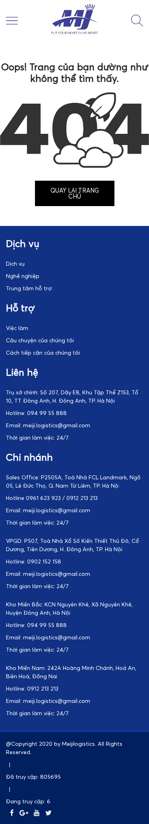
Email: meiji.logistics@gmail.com (48, 425)
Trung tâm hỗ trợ (29, 288)
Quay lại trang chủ (74, 193)
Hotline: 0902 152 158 (33, 561)
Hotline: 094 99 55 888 (36, 412)
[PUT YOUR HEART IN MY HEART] (75, 34)
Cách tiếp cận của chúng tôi (43, 352)
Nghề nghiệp (22, 275)
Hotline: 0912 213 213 (32, 688)
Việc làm (17, 327)
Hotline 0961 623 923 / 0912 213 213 (52, 497)
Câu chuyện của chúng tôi (40, 340)
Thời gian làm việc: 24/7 (37, 437)
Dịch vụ (15, 263)
